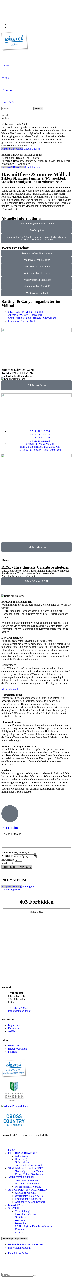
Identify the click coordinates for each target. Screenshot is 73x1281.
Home (11, 1149)
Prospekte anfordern (25, 1214)
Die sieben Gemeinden (27, 1183)
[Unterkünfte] (5, 96)
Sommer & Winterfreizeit (28, 1165)
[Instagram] (15, 1262)
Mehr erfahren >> (10, 689)
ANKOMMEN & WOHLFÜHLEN (28, 1189)
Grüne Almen (22, 1162)
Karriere (19, 1229)
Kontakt (19, 1232)
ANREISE (7, 852)
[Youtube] (24, 1262)
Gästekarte (20, 1217)
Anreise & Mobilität (25, 1192)
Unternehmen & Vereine (28, 1186)
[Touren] (5, 59)
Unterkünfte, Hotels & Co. (29, 1195)
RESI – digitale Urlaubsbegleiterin (33, 1226)
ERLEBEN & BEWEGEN (23, 1153)
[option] (40, 24)
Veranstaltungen (23, 1211)
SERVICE (14, 1208)
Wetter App (21, 1223)
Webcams (6, 90)
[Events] (5, 71)
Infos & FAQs (15, 1205)
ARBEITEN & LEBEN (21, 1177)
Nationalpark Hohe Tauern (29, 1171)
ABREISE (7, 856)
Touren (5, 65)
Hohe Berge (21, 1159)
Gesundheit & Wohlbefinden (30, 1201)
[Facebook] (5, 1262)
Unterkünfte (7, 102)
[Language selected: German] (36, 23)
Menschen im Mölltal (26, 1180)
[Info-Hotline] (9, 813)
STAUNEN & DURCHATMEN (26, 1168)
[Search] (34, 1275)
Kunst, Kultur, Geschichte (29, 1174)
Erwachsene (8, 859)
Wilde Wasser (22, 1156)
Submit (38, 108)
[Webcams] (5, 83)
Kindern (6, 863)
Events (5, 77)
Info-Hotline (9, 827)
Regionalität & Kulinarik (28, 1198)
